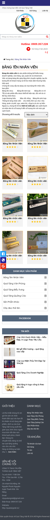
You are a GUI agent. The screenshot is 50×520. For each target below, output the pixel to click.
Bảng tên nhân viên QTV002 (12, 219)
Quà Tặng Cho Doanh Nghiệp (30, 372)
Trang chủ (9, 59)
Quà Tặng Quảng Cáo (14, 295)
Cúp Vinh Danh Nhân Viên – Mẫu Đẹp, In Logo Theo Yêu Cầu (31, 338)
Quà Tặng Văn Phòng (14, 283)
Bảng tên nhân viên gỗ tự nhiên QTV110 (37, 182)
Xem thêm (12, 452)
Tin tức (29, 450)
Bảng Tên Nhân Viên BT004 (12, 144)
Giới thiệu (20, 11)
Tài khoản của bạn (34, 444)
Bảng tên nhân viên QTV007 (37, 219)
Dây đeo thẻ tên (11, 307)
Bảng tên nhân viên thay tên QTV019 (37, 256)
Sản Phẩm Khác (11, 301)
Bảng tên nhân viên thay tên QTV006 (12, 256)
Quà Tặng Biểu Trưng (13, 289)
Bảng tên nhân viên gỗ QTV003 (12, 182)
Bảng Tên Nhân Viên (13, 277)
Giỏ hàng (33, 11)
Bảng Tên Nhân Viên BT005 (37, 144)
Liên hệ (45, 11)
